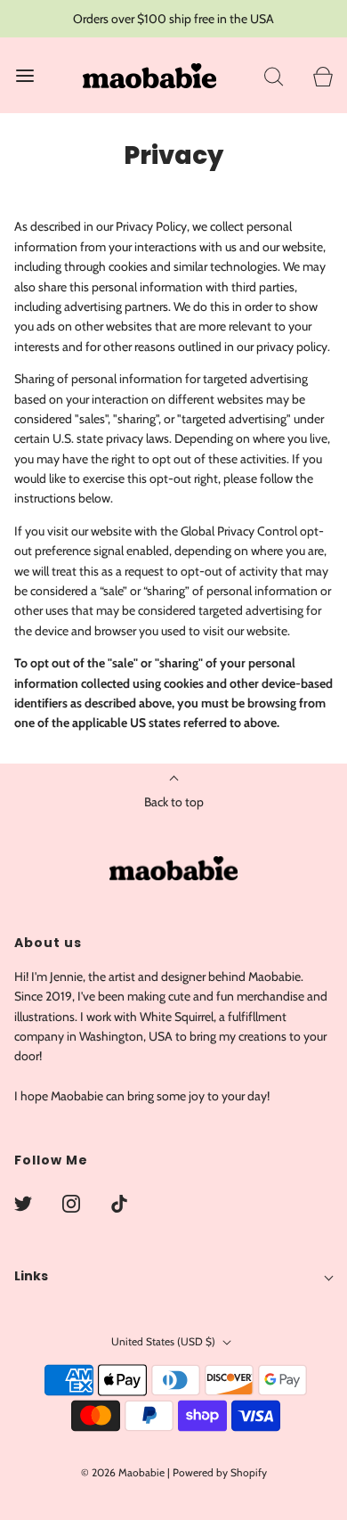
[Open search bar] (273, 75)
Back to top (174, 802)
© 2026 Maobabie (123, 1472)
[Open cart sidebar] (322, 75)
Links (31, 1276)
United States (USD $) (164, 1341)
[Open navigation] (24, 75)
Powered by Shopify (220, 1472)
